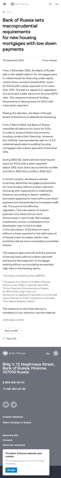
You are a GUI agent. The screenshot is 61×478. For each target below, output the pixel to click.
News (9, 12)
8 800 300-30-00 (13, 382)
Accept (11, 470)
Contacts (8, 440)
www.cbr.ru (19, 461)
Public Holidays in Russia (17, 422)
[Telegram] (13, 404)
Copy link (11, 338)
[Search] (52, 4)
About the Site (10, 435)
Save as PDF (11, 330)
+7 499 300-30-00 (14, 388)
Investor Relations (13, 416)
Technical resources (14, 445)
